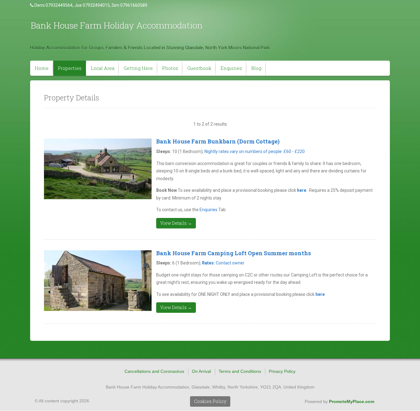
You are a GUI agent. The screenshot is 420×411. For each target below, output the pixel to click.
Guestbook (199, 68)
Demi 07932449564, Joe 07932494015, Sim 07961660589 (90, 5)
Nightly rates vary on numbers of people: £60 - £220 (254, 151)
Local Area (102, 68)
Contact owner (223, 262)
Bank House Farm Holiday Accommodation (117, 25)
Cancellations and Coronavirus (154, 371)
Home (42, 68)
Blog (256, 68)
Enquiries (231, 68)
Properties (69, 68)
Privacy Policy (282, 371)
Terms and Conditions (240, 371)
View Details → (176, 223)
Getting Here (138, 68)
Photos (170, 68)
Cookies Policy (210, 401)
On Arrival (201, 371)
